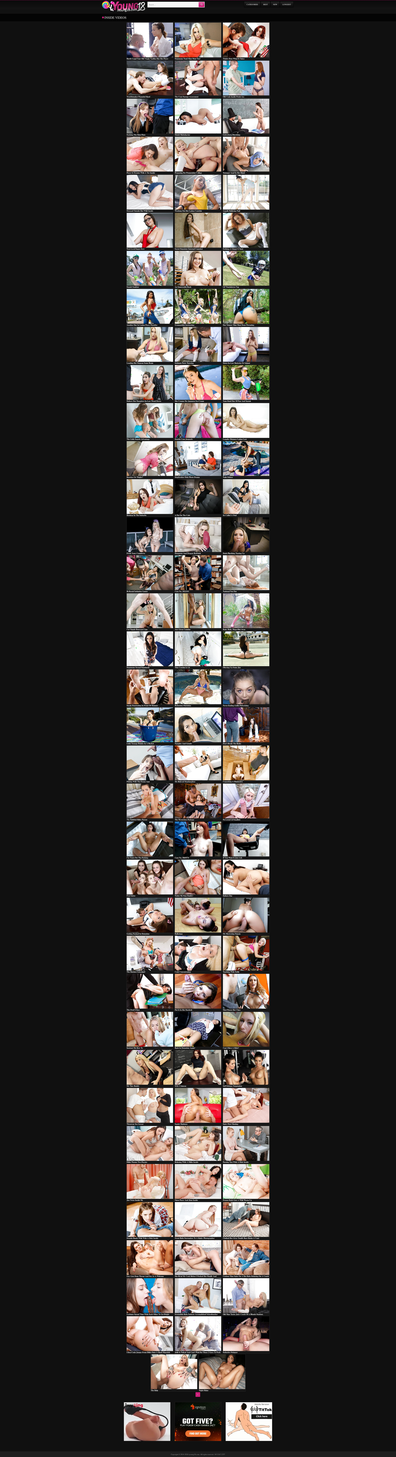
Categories (252, 4)
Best (265, 4)
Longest (286, 4)
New (275, 4)
